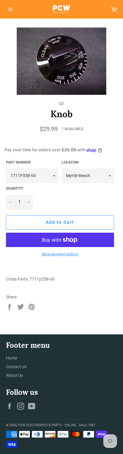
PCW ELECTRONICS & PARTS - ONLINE (47, 425)
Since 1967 (87, 425)
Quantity (14, 188)
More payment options (60, 254)
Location (70, 162)
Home (11, 358)
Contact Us (16, 366)
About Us (14, 375)
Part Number (18, 162)
